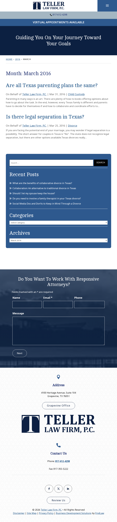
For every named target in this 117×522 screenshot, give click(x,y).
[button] (107, 5)
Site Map (32, 513)
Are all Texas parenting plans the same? (52, 85)
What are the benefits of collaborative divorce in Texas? (42, 183)
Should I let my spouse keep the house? (34, 193)
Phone (78, 297)
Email (47, 297)
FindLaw (99, 513)
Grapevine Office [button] (58, 405)
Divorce (72, 125)
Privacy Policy (46, 513)
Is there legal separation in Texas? (45, 117)
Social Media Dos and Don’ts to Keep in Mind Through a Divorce (47, 203)
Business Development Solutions (73, 513)
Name (16, 297)
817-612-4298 (60, 14)
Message (18, 313)
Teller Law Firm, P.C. (34, 94)
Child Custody (76, 94)
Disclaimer (19, 513)
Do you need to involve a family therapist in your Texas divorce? (47, 198)
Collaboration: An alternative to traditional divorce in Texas (44, 188)
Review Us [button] (58, 500)
